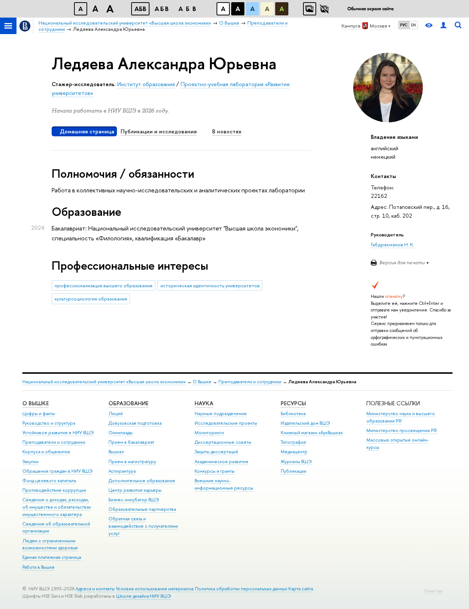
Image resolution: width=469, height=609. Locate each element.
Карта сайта (300, 589)
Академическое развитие (221, 461)
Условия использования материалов (155, 589)
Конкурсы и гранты (214, 471)
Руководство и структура (48, 423)
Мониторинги (209, 432)
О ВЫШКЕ (35, 403)
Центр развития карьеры (135, 490)
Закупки (30, 461)
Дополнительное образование (141, 480)
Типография (293, 442)
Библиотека (293, 413)
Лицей (115, 413)
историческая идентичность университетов (210, 285)
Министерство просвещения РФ (401, 430)
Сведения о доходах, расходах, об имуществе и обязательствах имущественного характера (56, 507)
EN (413, 24)
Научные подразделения (221, 413)
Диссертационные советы (223, 442)
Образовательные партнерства (142, 509)
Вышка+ (116, 452)
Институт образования (146, 84)
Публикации (293, 471)
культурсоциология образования (91, 298)
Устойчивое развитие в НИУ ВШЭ (58, 432)
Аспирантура (122, 471)
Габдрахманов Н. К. (392, 244)
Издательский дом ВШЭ (305, 423)
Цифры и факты (38, 413)
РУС (403, 24)
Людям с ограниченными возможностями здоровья (50, 544)
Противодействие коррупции (54, 490)
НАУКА (204, 403)
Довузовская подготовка (135, 423)
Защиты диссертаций (216, 452)
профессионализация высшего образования (103, 285)
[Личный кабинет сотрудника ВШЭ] (443, 26)
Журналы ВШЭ (296, 461)
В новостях (226, 131)
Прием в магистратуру (132, 461)
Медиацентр (294, 452)
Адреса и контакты (95, 589)
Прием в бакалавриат (131, 442)
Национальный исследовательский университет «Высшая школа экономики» (104, 382)
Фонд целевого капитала (49, 480)
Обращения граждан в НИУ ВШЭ (57, 471)
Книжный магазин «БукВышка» (312, 432)
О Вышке (202, 382)
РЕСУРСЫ (293, 403)
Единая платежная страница (51, 557)
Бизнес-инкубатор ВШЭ (133, 500)
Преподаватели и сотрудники (249, 382)
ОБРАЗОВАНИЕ (128, 403)
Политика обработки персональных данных (241, 589)
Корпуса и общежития (46, 452)
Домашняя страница (87, 131)
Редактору (433, 590)
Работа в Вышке (38, 567)
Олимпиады (120, 432)
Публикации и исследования (159, 131)
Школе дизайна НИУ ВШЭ (143, 596)
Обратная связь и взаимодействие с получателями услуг (143, 526)
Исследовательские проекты (226, 423)
